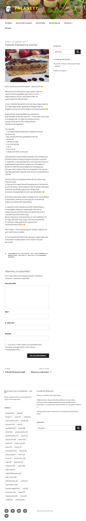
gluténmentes (41, 253)
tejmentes (11, 492)
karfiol (9, 443)
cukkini (27, 417)
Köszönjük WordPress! (45, 511)
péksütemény (12, 481)
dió (32, 253)
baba (19, 413)
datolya (24, 421)
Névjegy (8, 28)
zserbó (11, 257)
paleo (21, 466)
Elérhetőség (40, 23)
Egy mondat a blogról (24, 23)
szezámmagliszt (13, 488)
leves (8, 458)
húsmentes (11, 439)
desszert (25, 253)
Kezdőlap (8, 23)
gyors (24, 436)
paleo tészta (11, 477)
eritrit (21, 428)
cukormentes (14, 253)
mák (8, 462)
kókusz (23, 451)
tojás (21, 492)
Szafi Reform (12, 485)
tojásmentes (12, 496)
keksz (9, 447)
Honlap (8, 334)
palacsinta (18, 462)
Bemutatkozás (54, 23)
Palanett (26, 8)
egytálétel (11, 428)
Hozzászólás (10, 283)
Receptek (67, 23)
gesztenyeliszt (21, 432)
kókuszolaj (11, 454)
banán (9, 417)
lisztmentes (19, 458)
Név (7, 312)
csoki (17, 417)
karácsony (13, 255)
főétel (9, 432)
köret (21, 454)
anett (25, 42)
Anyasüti (10, 413)
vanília (9, 500)
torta (23, 496)
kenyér (18, 447)
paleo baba (10, 469)
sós (25, 488)
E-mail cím (10, 323)
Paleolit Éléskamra (37, 255)
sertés (24, 481)
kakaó (22, 439)
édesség (19, 500)
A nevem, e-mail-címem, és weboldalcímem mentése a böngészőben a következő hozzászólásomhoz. (23, 347)
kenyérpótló (11, 451)
